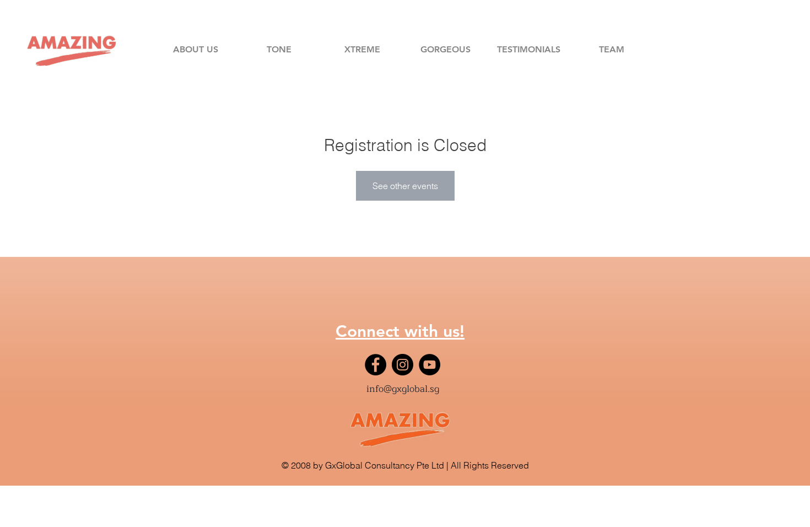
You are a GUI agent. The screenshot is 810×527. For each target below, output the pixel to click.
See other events (405, 185)
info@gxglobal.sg (402, 389)
